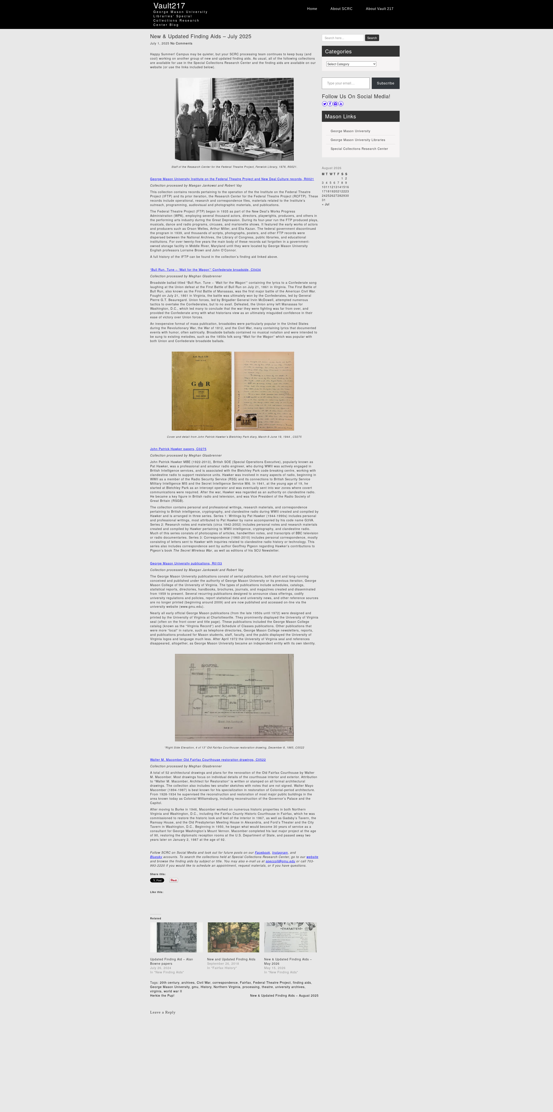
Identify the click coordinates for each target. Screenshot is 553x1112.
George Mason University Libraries (358, 140)
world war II (173, 991)
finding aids (302, 982)
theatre (267, 987)
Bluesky (156, 857)
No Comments (181, 43)
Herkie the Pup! (162, 995)
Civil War (203, 982)
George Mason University (170, 987)
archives (188, 982)
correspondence (225, 982)
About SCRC (342, 9)
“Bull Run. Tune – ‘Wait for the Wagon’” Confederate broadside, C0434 (205, 269)
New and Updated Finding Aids (231, 959)
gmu (195, 987)
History (206, 987)
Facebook (262, 852)
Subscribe (385, 83)
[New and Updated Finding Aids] (233, 937)
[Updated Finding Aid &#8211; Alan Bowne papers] (176, 937)
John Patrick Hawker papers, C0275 (178, 449)
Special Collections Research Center (359, 148)
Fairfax (245, 982)
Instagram (280, 852)
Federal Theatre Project (272, 982)
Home (312, 9)
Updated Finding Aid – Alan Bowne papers (171, 961)
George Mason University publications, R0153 (186, 563)
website (312, 857)
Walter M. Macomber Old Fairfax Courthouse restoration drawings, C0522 (208, 759)
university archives (290, 987)
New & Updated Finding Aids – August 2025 (284, 995)
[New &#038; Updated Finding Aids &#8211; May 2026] (290, 937)
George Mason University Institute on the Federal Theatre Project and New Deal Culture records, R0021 (232, 179)
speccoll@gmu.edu (280, 861)
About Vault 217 (380, 9)
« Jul (325, 204)
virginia (156, 991)
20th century (169, 982)
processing (251, 987)
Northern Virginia (227, 987)
